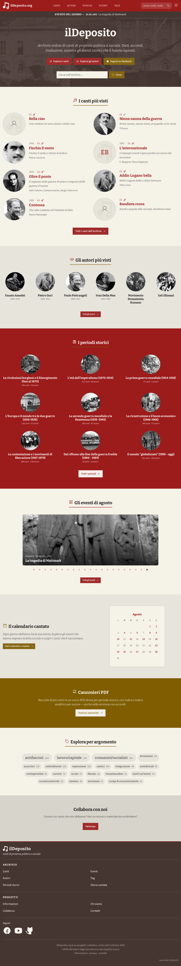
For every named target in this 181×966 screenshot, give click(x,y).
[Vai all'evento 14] (107, 570)
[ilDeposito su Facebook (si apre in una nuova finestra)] (7, 931)
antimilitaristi (56, 766)
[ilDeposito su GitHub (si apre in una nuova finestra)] (29, 931)
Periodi (87, 5)
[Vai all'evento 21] (147, 570)
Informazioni (10, 904)
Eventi (103, 5)
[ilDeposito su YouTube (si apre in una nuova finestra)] (18, 931)
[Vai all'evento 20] (141, 570)
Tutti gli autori (89, 314)
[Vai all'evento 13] (102, 570)
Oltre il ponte (40, 176)
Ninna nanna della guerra (140, 119)
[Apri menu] (176, 6)
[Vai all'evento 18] (130, 570)
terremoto (95, 781)
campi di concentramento (125, 781)
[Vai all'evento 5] (56, 570)
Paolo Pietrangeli (38, 214)
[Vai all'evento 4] (51, 570)
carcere (59, 773)
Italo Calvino (35, 190)
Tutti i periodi (88, 474)
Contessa (37, 205)
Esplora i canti (61, 61)
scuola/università (51, 781)
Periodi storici (11, 885)
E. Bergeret (125, 162)
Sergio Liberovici (69, 190)
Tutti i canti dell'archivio (88, 231)
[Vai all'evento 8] (73, 570)
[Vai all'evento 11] (90, 570)
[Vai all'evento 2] (39, 570)
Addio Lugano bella (135, 175)
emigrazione (124, 766)
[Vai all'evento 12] (96, 570)
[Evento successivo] (154, 540)
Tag (92, 878)
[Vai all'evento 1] (34, 570)
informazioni (81, 953)
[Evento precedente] (27, 540)
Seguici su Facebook (122, 62)
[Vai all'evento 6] (62, 570)
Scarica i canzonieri (88, 713)
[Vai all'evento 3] (45, 570)
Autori (71, 5)
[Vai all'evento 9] (79, 570)
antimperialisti (36, 773)
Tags (117, 5)
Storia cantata (98, 885)
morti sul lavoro (144, 773)
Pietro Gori (125, 185)
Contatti (95, 911)
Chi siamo (96, 904)
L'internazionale (133, 148)
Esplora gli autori (89, 61)
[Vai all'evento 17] (124, 570)
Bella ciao (37, 119)
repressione (81, 766)
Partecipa (90, 826)
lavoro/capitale (72, 758)
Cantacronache (51, 190)
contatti (102, 953)
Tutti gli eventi (88, 580)
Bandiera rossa (131, 204)
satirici (103, 766)
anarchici (32, 766)
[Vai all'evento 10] (85, 570)
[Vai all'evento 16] (119, 570)
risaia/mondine (116, 773)
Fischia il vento (41, 148)
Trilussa (123, 128)
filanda (94, 773)
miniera (75, 781)
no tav (76, 773)
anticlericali (148, 766)
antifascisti (37, 758)
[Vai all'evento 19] (136, 570)
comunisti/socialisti (114, 758)
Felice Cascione (37, 158)
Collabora (8, 911)
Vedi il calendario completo (17, 646)
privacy (93, 953)
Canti (56, 5)
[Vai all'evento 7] (68, 570)
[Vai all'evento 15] (113, 570)
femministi (148, 756)
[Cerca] (168, 5)
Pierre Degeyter (140, 162)
